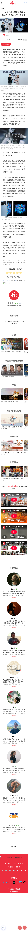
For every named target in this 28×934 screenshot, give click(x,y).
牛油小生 (13, 796)
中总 (14, 385)
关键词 (12, 678)
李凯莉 (13, 589)
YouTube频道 (13, 486)
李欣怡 (13, 648)
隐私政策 (20, 863)
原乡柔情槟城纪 (14, 410)
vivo (16, 49)
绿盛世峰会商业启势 (14, 360)
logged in (15, 321)
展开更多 (14, 598)
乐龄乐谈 (12, 825)
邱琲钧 (13, 619)
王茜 (13, 707)
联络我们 (10, 867)
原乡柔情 (14, 436)
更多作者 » (14, 846)
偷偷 (13, 766)
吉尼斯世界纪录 (21, 280)
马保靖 (13, 737)
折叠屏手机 (7, 283)
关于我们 (7, 863)
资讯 (2, 8)
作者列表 (17, 867)
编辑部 (7, 35)
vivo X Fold (12, 280)
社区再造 (14, 462)
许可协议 (14, 863)
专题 (14, 335)
